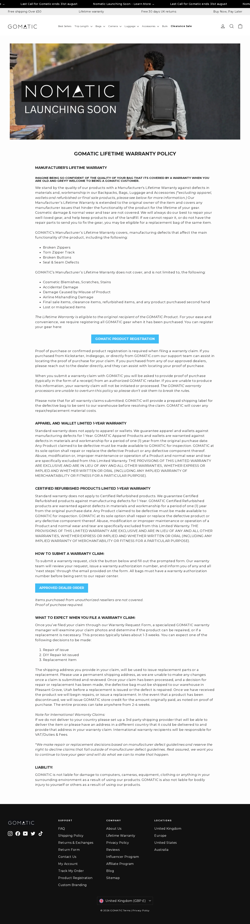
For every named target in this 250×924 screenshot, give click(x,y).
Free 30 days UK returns (158, 11)
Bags (99, 26)
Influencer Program (122, 857)
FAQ (61, 828)
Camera (113, 26)
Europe (160, 835)
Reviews (113, 850)
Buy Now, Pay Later (227, 11)
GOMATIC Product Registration (125, 339)
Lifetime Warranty (120, 835)
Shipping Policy (70, 835)
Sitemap (113, 878)
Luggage (130, 26)
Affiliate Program (120, 864)
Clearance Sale (181, 26)
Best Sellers (64, 26)
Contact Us (67, 857)
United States (165, 843)
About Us (113, 828)
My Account (68, 864)
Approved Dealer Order (61, 588)
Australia (161, 850)
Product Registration (75, 878)
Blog (110, 871)
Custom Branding (72, 885)
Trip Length (82, 26)
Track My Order (71, 871)
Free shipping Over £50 (24, 11)
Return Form (69, 850)
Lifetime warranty (91, 11)
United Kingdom (167, 828)
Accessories (149, 26)
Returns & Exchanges (75, 843)
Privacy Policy (117, 843)
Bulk (165, 26)
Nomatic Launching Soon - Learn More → (96, 4)
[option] (125, 91)
